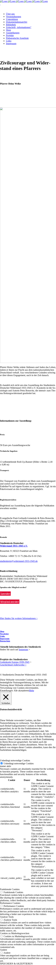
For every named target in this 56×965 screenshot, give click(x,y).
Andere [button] (3, 950)
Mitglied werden (9, 601)
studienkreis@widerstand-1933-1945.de (19, 561)
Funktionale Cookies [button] (10, 889)
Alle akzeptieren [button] (21, 690)
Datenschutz (5, 641)
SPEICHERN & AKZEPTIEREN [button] (16, 963)
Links (2, 636)
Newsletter (4, 634)
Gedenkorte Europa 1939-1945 (14, 662)
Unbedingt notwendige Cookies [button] (15, 760)
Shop (2, 631)
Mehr (31, 690)
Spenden (5, 593)
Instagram (23, 649)
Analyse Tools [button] (7, 917)
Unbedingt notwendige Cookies (19, 763)
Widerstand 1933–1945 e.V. (14, 546)
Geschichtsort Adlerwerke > (13, 665)
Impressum (4, 638)
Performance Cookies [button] (10, 903)
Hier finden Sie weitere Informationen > (19, 618)
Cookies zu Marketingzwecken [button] (14, 933)
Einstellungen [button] (6, 690)
